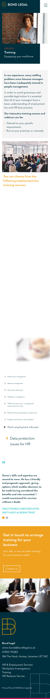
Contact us (12, 568)
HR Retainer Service (13, 676)
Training (6, 672)
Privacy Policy (7, 688)
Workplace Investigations (16, 668)
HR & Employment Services (17, 664)
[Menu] (45, 5)
